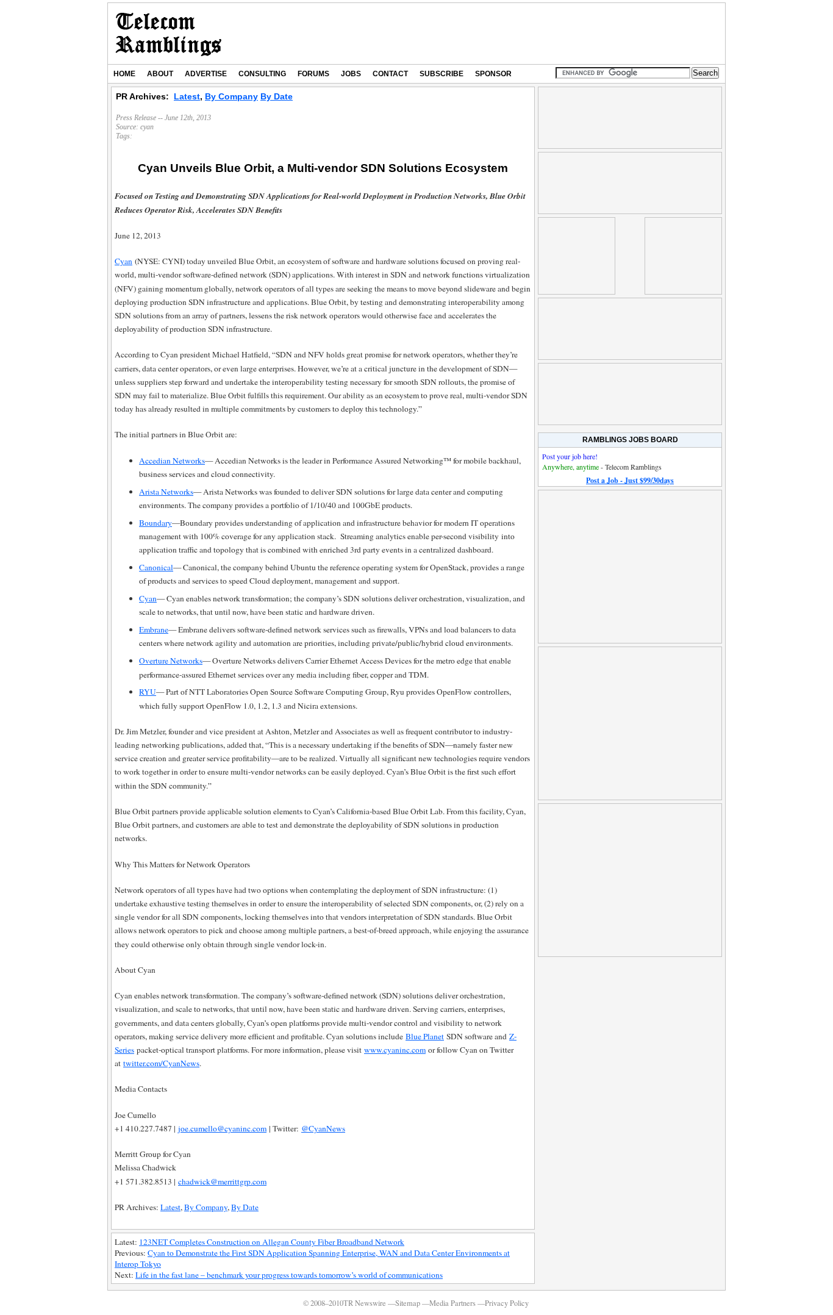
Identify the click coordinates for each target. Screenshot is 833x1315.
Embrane (153, 629)
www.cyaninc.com (395, 1049)
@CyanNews (323, 1128)
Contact (390, 74)
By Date (276, 96)
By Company (231, 96)
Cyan (123, 261)
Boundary (155, 522)
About (160, 74)
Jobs (351, 74)
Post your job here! (570, 456)
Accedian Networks (172, 460)
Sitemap (407, 1303)
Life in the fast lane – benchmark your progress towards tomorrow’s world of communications (289, 1274)
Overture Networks (170, 660)
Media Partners (452, 1303)
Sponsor (493, 74)
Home (124, 74)
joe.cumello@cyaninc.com (222, 1128)
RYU (147, 691)
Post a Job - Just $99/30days (630, 480)
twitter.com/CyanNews (161, 1063)
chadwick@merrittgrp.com (222, 1181)
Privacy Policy (507, 1303)
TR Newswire (168, 33)
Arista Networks (166, 491)
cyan (147, 127)
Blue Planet (425, 1036)
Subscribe (441, 74)
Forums (313, 74)
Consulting (262, 74)
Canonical (156, 567)
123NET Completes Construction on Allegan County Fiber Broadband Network (271, 1241)
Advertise (206, 74)
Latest (187, 96)
